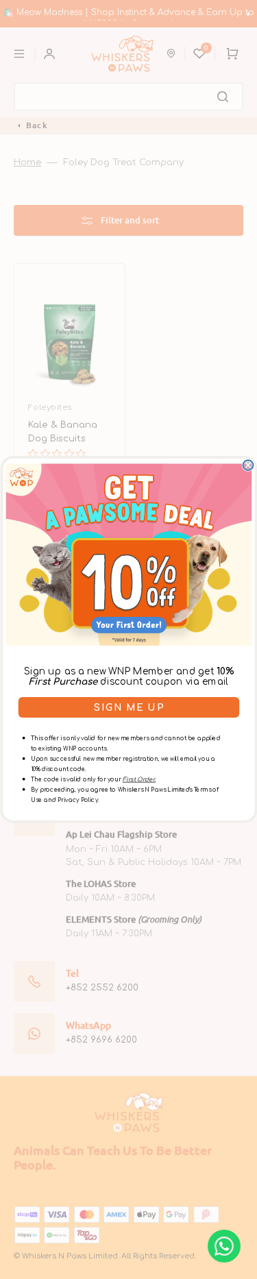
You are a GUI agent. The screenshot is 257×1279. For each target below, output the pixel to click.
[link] (128, 554)
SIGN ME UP (129, 708)
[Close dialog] (248, 465)
